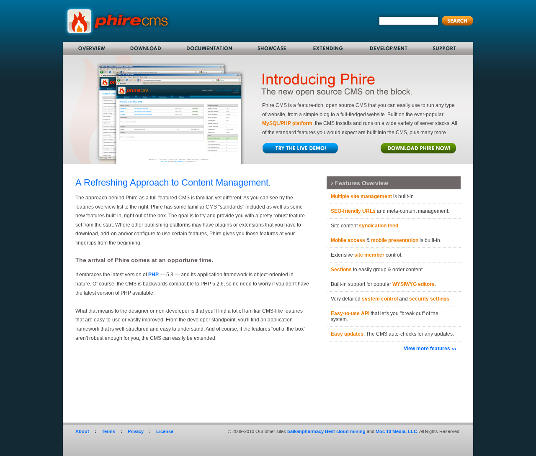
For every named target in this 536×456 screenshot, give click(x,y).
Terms (108, 431)
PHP (153, 275)
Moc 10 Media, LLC (396, 431)
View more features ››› (430, 349)
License (164, 431)
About (82, 431)
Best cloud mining (345, 431)
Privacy (136, 431)
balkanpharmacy (305, 431)
